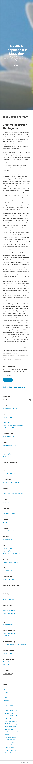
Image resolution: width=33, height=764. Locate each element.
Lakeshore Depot (7, 596)
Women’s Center (9, 753)
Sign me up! (8, 380)
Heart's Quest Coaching (9, 513)
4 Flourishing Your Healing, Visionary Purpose (14, 644)
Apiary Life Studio (7, 417)
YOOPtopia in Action (8, 708)
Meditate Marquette (10, 739)
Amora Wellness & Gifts (9, 571)
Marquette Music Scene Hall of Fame (12, 553)
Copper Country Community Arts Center (13, 425)
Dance (19, 355)
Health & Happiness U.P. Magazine (16, 49)
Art (5, 355)
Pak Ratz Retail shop (8, 502)
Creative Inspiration (11, 355)
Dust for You (8, 718)
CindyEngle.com (7, 422)
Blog (4, 689)
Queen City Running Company (10, 562)
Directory (5, 697)
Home (4, 702)
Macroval (5, 522)
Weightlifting (24, 355)
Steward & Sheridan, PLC (9, 539)
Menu (17, 65)
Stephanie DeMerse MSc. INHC (11, 616)
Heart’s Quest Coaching (11, 726)
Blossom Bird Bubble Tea (9, 445)
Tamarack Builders (9, 747)
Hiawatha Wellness (9, 729)
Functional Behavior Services (10, 408)
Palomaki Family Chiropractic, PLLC (12, 482)
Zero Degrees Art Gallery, (9, 428)
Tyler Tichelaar (6, 664)
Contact (4, 695)
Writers (6, 692)
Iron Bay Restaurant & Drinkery (13, 731)
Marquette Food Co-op (8, 599)
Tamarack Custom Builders (9, 579)
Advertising (5, 687)
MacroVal (7, 734)
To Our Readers (9, 705)
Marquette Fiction (7, 456)
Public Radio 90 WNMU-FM (10, 465)
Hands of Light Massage (9, 613)
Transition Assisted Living (9, 436)
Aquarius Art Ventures (8, 420)
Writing (4, 357)
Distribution (6, 700)
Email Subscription (9, 366)
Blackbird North (9, 713)
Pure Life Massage (7, 636)
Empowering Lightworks (10, 353)
